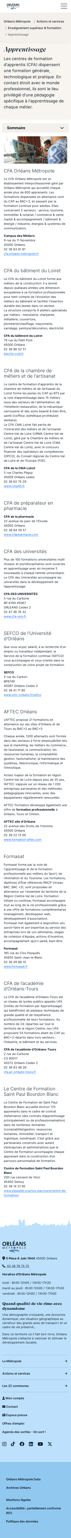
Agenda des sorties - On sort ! (24, 1432)
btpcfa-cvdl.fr (14, 354)
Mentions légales (18, 1500)
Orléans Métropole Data (23, 1479)
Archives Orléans (18, 1488)
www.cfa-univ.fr (15, 616)
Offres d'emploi (13, 1423)
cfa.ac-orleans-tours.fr (20, 1072)
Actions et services (16, 1373)
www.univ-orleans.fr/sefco (22, 695)
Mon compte (14, 1398)
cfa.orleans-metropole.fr (21, 254)
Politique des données (22, 1521)
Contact (11, 1406)
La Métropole (11, 1361)
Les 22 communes (15, 1386)
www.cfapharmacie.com (21, 534)
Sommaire (16, 128)
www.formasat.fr (16, 966)
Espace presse (16, 1415)
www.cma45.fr (14, 486)
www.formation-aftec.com (22, 839)
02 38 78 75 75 (17, 1266)
